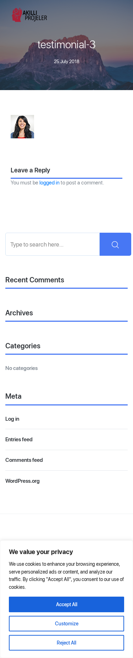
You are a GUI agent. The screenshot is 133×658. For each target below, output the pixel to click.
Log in (12, 418)
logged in (49, 182)
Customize (66, 623)
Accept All (66, 604)
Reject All (66, 643)
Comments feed (24, 460)
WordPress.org (22, 480)
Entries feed (19, 439)
